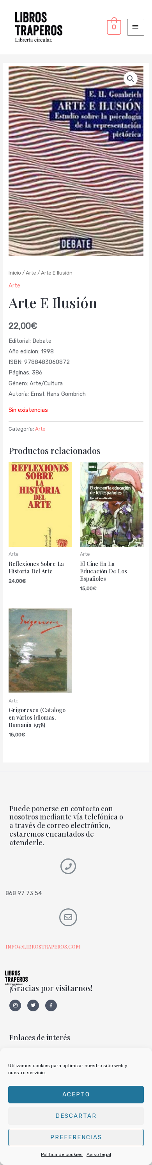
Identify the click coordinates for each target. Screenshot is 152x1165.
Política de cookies (62, 1154)
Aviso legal (99, 1154)
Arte (31, 273)
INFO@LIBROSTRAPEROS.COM (42, 946)
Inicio (15, 273)
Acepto (76, 1094)
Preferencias (76, 1137)
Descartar (76, 1115)
